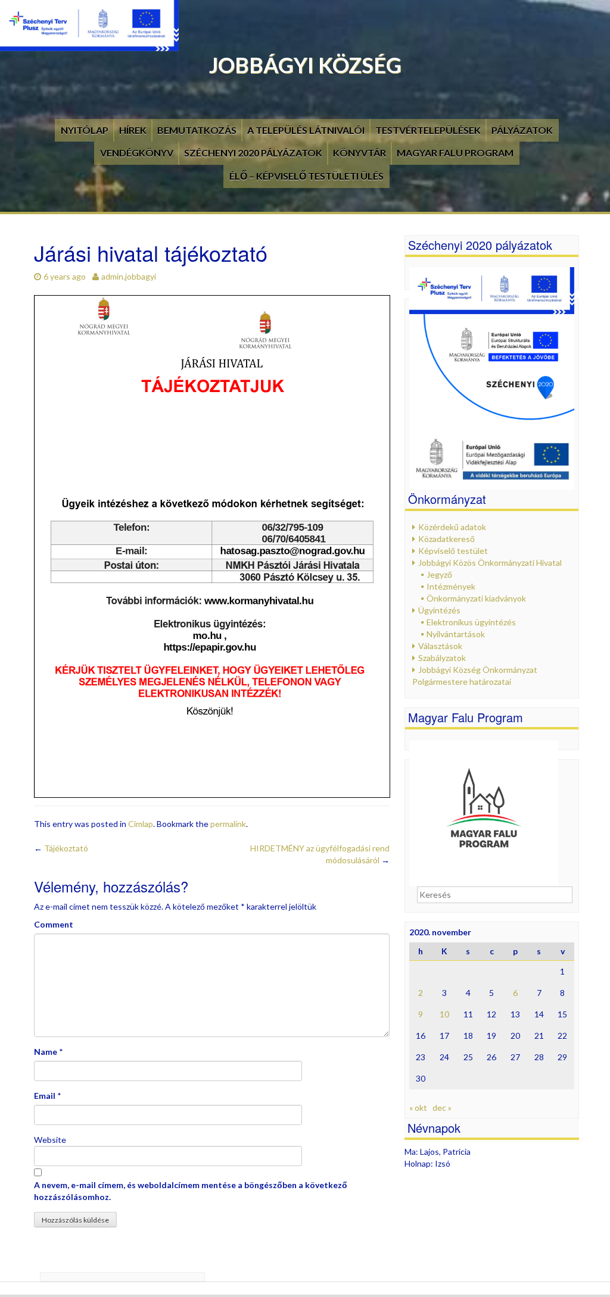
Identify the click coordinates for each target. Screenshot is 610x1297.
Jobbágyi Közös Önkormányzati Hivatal (490, 562)
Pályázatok (522, 130)
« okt (418, 1107)
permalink (228, 824)
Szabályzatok (442, 658)
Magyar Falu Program (455, 152)
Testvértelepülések (428, 130)
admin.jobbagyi (128, 276)
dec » (442, 1107)
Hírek (133, 130)
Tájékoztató (61, 848)
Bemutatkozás (196, 130)
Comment (53, 924)
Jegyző (439, 574)
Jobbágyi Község (305, 65)
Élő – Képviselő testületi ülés (306, 175)
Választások (440, 646)
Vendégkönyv (136, 152)
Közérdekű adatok (452, 527)
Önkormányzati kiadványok (476, 598)
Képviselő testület (453, 551)
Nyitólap (84, 130)
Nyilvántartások (456, 634)
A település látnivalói (306, 130)
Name (45, 1052)
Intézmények (451, 586)
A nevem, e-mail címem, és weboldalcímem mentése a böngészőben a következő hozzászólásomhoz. (190, 1191)
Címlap (140, 824)
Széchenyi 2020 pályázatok (253, 152)
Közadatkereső (446, 539)
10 (444, 1014)
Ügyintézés (439, 610)
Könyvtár (359, 152)
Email (44, 1096)
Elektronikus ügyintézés (471, 622)
